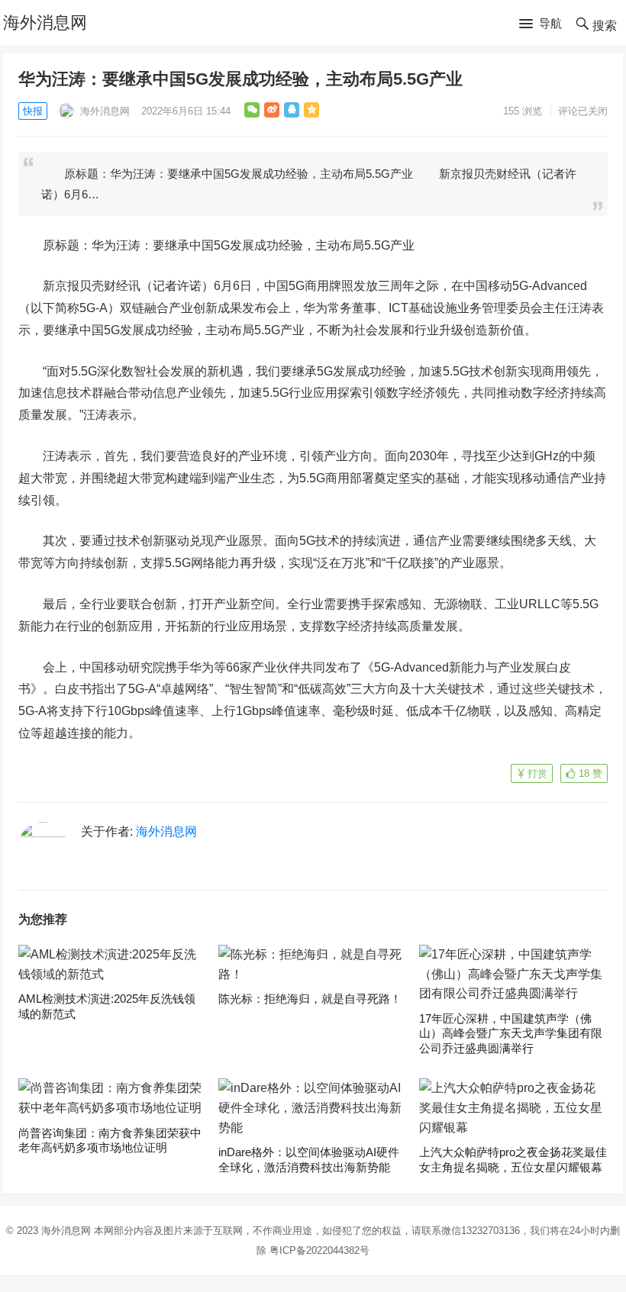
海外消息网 (45, 22)
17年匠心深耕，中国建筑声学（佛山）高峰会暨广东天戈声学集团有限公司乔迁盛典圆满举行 (510, 1033)
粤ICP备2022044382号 (319, 1250)
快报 (33, 111)
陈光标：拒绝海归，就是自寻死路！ (310, 998)
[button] (540, 24)
